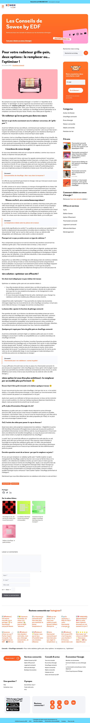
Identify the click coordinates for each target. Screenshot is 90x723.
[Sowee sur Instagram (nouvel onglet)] (78, 34)
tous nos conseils (76, 199)
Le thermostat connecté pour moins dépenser (76, 668)
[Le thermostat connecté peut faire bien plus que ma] (37, 622)
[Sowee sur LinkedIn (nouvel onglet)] (81, 34)
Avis (25, 689)
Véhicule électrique (69, 228)
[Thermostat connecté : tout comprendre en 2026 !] (67, 174)
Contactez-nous (8, 687)
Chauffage (6, 483)
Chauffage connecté (18, 65)
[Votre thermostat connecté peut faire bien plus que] (52, 637)
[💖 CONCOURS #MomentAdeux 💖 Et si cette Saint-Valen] (82, 622)
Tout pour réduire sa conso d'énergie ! (19, 41)
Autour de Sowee (68, 113)
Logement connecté (69, 224)
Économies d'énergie (51, 663)
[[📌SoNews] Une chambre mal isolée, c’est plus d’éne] (23, 637)
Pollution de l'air (68, 131)
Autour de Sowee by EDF (52, 674)
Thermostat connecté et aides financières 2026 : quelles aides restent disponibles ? (80, 154)
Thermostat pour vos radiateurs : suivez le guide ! (21, 360)
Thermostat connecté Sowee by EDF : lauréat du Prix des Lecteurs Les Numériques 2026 (80, 145)
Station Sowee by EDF (30, 660)
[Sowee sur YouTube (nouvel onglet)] (85, 34)
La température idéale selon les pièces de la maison (21, 223)
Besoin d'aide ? (10, 658)
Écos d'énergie (68, 120)
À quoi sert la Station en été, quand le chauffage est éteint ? (79, 163)
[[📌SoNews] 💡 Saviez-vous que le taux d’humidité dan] (37, 637)
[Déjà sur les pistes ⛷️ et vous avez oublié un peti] (52, 622)
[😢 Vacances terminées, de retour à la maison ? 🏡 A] (23, 622)
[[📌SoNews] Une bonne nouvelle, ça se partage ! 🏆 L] (8, 622)
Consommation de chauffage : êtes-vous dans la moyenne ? (24, 175)
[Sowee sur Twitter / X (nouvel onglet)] (74, 35)
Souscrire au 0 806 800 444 (39, 2)
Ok (86, 53)
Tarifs (65, 210)
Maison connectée (69, 124)
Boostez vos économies (72, 660)
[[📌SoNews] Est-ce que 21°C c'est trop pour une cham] (67, 637)
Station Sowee (68, 213)
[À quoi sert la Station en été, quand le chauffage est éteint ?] (67, 165)
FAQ (5, 685)
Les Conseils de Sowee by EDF (24, 23)
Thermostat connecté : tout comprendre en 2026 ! (79, 172)
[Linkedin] (10, 492)
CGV (30, 721)
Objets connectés (69, 128)
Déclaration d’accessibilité (52, 721)
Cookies (63, 721)
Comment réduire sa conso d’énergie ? (76, 663)
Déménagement (68, 232)
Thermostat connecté (70, 221)
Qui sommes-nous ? (29, 685)
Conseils (4, 648)
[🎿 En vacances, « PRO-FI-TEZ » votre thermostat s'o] (67, 622)
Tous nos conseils (50, 660)
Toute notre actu (28, 687)
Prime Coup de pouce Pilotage (74, 671)
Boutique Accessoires (30, 670)
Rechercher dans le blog (71, 49)
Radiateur (15, 483)
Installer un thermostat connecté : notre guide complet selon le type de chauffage (80, 182)
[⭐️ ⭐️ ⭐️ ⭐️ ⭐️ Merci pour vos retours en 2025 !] (82, 637)
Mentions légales (38, 721)
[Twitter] (7, 492)
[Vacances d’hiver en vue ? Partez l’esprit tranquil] (8, 637)
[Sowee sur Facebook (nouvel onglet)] (70, 35)
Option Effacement (69, 217)
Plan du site (71, 721)
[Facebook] (3, 492)
